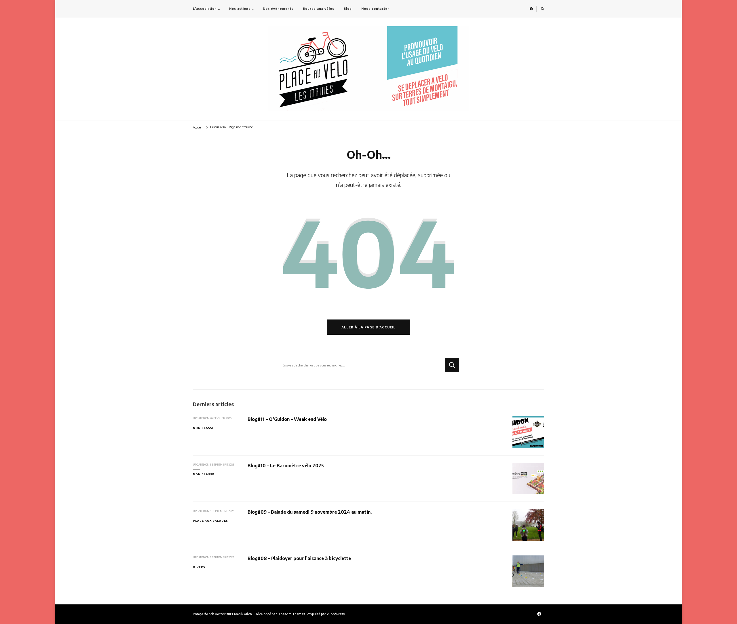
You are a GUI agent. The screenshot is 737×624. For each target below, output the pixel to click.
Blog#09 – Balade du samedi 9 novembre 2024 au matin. (310, 512)
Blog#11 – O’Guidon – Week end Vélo (287, 419)
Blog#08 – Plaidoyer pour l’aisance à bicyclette (299, 558)
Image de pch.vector (209, 614)
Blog (348, 8)
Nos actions (239, 8)
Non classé (203, 428)
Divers (199, 567)
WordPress (336, 614)
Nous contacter (375, 8)
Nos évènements (278, 8)
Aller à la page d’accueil (368, 327)
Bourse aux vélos (318, 8)
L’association (205, 8)
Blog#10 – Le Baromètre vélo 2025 (286, 465)
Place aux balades (210, 520)
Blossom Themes (291, 614)
